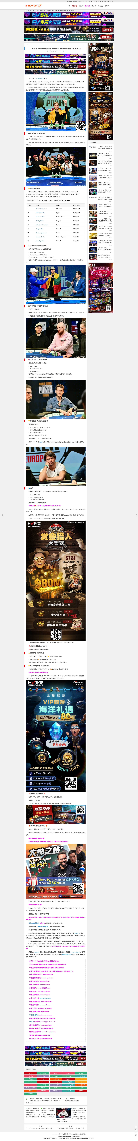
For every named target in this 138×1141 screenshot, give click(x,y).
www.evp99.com (75, 952)
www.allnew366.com (47, 1028)
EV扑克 (43, 1076)
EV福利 (43, 1079)
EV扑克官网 (110, 1)
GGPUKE (43, 1082)
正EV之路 (30, 1093)
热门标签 (80, 1)
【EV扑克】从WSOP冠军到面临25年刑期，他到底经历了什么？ (105, 148)
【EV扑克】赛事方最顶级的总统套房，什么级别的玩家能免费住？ (48, 1116)
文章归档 (75, 1)
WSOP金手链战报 (68, 1085)
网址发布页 (69, 1)
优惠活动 (43, 1088)
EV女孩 (81, 1073)
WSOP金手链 (55, 1085)
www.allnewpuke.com (48, 1032)
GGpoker (30, 1082)
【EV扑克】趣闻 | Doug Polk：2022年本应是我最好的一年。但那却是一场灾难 (105, 213)
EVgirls (55, 1073)
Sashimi (36, 952)
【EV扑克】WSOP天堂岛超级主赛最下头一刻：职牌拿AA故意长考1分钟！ (105, 163)
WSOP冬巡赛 (43, 1085)
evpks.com (68, 1073)
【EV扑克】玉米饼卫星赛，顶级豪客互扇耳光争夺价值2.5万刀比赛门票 (105, 206)
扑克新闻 (81, 6)
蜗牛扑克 (104, 1)
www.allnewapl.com (44, 1035)
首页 (69, 6)
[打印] (63, 51)
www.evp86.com (39, 78)
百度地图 (78, 1134)
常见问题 (107, 6)
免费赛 (81, 1088)
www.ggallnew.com (46, 1038)
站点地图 (73, 1134)
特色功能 (100, 6)
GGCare (81, 1079)
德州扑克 (77, 933)
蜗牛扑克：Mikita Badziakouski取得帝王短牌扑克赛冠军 (104, 249)
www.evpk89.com (67, 954)
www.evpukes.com (43, 1011)
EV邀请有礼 (56, 1079)
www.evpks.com (45, 994)
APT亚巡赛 (43, 1073)
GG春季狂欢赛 (68, 1082)
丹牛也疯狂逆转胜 (43, 926)
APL (30, 1073)
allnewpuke (63, 1098)
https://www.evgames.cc (45, 1015)
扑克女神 (81, 1090)
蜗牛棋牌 (98, 1)
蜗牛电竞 (93, 1)
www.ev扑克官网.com (44, 988)
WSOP (40, 427)
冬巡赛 (30, 1090)
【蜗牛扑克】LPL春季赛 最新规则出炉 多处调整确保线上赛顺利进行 (105, 199)
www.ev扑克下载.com (44, 991)
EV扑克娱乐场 (55, 1076)
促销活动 (56, 1088)
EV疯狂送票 (30, 1079)
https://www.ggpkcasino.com (46, 1021)
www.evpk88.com (46, 1001)
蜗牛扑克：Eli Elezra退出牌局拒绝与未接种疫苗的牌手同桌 (105, 184)
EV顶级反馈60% (68, 1079)
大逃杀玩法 (56, 1090)
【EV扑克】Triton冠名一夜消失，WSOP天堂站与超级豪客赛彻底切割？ (33, 1116)
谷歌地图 (83, 1134)
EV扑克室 (68, 1076)
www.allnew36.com (46, 1025)
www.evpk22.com (48, 978)
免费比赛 (68, 1088)
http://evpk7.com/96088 (69, 946)
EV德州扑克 (30, 1076)
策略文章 (94, 6)
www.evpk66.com (45, 998)
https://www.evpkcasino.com (46, 1018)
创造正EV (43, 1090)
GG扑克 (31, 1021)
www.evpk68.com (44, 1005)
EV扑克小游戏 (33, 1015)
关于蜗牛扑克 (86, 1)
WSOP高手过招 (81, 1085)
